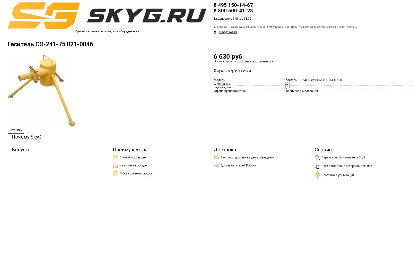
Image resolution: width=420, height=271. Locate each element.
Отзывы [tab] (16, 130)
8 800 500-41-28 (233, 11)
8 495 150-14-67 (233, 5)
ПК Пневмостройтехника (255, 61)
